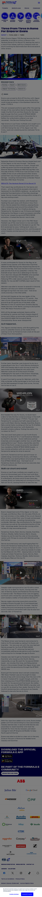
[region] (21, 892)
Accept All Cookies (27, 894)
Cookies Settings (14, 894)
